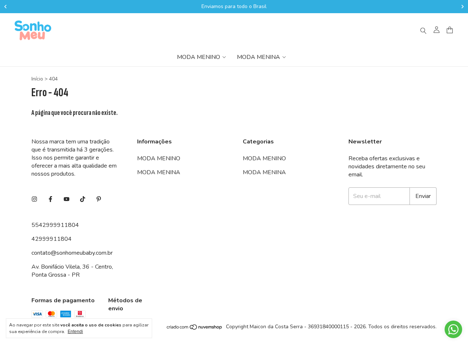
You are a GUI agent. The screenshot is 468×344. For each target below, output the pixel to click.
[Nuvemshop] (194, 328)
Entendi (75, 331)
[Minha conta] (436, 30)
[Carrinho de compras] (449, 30)
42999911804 (51, 239)
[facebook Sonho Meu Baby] (50, 199)
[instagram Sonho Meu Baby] (34, 199)
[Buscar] (423, 30)
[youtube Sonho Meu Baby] (66, 199)
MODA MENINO (198, 57)
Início (37, 78)
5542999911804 (55, 225)
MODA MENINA (258, 57)
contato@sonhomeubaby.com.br (72, 253)
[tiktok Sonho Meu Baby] (83, 199)
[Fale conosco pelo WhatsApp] (453, 329)
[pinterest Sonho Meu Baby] (99, 199)
